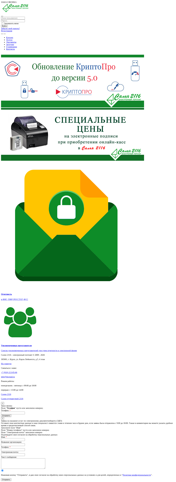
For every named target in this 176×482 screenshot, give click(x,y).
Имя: (4, 437)
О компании (11, 47)
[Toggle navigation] (5, 33)
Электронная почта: (10, 452)
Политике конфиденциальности (137, 475)
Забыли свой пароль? (10, 28)
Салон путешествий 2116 (12, 399)
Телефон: (6, 410)
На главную (6, 364)
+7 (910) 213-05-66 (9, 53)
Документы (11, 42)
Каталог (9, 37)
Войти (4, 26)
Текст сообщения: (9, 457)
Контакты (10, 49)
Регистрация (6, 31)
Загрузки (10, 44)
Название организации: (11, 442)
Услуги (9, 40)
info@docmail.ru (8, 377)
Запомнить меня (11, 23)
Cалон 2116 (6, 394)
